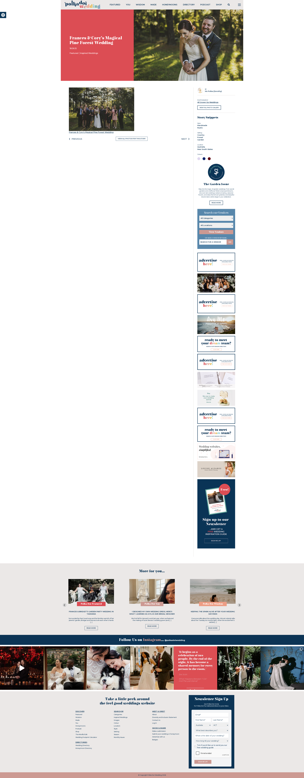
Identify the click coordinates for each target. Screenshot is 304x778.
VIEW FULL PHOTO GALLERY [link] (209, 107)
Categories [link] (118, 714)
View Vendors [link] (216, 232)
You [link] (128, 5)
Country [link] (200, 135)
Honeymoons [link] (169, 5)
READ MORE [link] (216, 203)
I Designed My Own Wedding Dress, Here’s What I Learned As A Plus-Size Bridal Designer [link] (152, 613)
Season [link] (116, 734)
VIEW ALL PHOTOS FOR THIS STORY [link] (132, 139)
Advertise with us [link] (158, 737)
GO (229, 242)
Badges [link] (155, 740)
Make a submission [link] (159, 731)
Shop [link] (219, 5)
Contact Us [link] (156, 720)
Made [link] (154, 5)
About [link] (154, 714)
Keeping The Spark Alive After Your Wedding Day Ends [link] (213, 613)
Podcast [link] (205, 5)
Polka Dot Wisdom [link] (213, 604)
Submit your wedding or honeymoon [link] (165, 734)
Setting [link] (116, 731)
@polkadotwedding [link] (175, 640)
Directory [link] (189, 5)
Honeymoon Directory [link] (84, 748)
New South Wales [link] (205, 149)
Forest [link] (200, 137)
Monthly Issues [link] (119, 737)
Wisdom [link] (140, 5)
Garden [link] (200, 140)
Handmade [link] (202, 125)
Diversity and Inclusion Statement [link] (164, 717)
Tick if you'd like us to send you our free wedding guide (212, 746)
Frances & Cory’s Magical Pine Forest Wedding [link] (91, 132)
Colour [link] (116, 723)
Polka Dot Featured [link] (91, 604)
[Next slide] (239, 605)
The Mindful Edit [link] (81, 734)
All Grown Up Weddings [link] (207, 102)
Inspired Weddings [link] (89, 53)
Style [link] (115, 729)
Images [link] (116, 720)
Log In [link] (154, 723)
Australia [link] (201, 147)
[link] (3, 15)
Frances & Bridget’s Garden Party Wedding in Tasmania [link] (91, 613)
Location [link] (117, 726)
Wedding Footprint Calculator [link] (86, 737)
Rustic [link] (200, 128)
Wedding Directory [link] (83, 745)
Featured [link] (115, 5)
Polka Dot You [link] (152, 604)
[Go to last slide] (64, 605)
